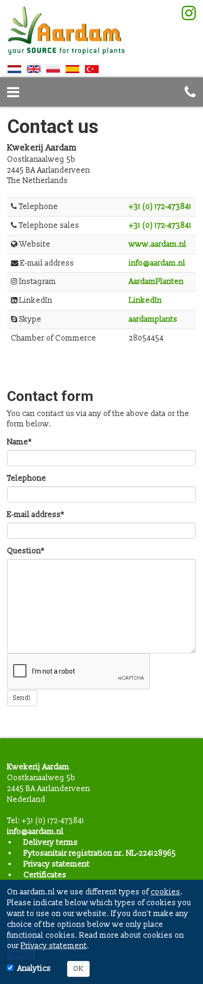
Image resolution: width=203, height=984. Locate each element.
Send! (22, 698)
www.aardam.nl (157, 244)
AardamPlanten (156, 281)
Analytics (34, 968)
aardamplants (153, 319)
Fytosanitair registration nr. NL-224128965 (100, 853)
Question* (25, 551)
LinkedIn (145, 300)
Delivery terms (51, 842)
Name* (19, 442)
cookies (165, 892)
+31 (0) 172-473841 (160, 206)
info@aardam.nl (157, 263)
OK (78, 969)
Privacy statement (57, 864)
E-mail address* (35, 514)
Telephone (26, 478)
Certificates (45, 875)
